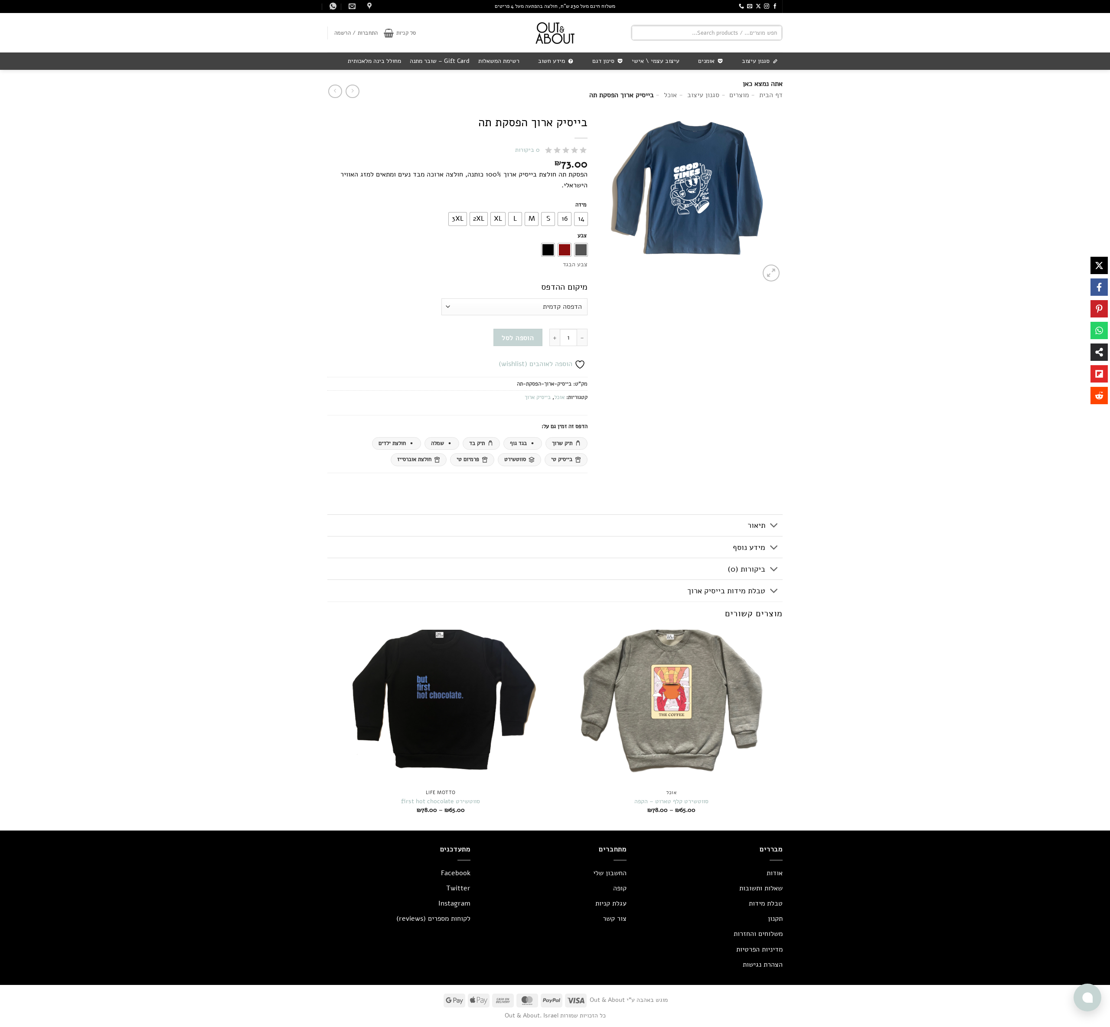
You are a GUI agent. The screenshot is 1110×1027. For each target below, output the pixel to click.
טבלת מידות (766, 903)
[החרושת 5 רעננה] (368, 6)
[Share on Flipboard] (1099, 374)
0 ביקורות (527, 150)
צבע (582, 236)
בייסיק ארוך (538, 397)
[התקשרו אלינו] (741, 6)
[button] (400, 33)
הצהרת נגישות (763, 964)
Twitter (458, 888)
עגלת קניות (611, 903)
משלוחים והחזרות (758, 934)
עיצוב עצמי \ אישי (655, 61)
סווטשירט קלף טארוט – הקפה (671, 801)
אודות (775, 873)
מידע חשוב (551, 61)
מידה (581, 205)
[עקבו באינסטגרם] (766, 6)
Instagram (454, 903)
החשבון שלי (610, 873)
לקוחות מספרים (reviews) (433, 918)
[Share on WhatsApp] (1099, 330)
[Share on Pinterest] (1099, 308)
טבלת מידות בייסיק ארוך (726, 590)
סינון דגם (603, 61)
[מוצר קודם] (335, 91)
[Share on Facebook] (1099, 287)
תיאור (756, 525)
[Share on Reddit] (1099, 395)
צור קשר (615, 918)
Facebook (455, 873)
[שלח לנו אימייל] (749, 6)
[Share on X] (1099, 265)
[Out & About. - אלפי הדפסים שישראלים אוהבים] (555, 32)
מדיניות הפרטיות (759, 949)
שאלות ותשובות (761, 888)
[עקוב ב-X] (758, 6)
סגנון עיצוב (756, 61)
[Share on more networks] (1099, 352)
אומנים (706, 61)
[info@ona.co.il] (351, 6)
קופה (620, 888)
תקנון (775, 918)
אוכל (559, 397)
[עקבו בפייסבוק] (774, 6)
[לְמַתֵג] (774, 526)
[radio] (581, 219)
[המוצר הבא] (352, 91)
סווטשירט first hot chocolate (440, 801)
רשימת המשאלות (498, 61)
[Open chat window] (1087, 997)
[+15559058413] (331, 6)
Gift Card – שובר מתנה (440, 61)
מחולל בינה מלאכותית (374, 61)
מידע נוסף (749, 547)
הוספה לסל (518, 337)
